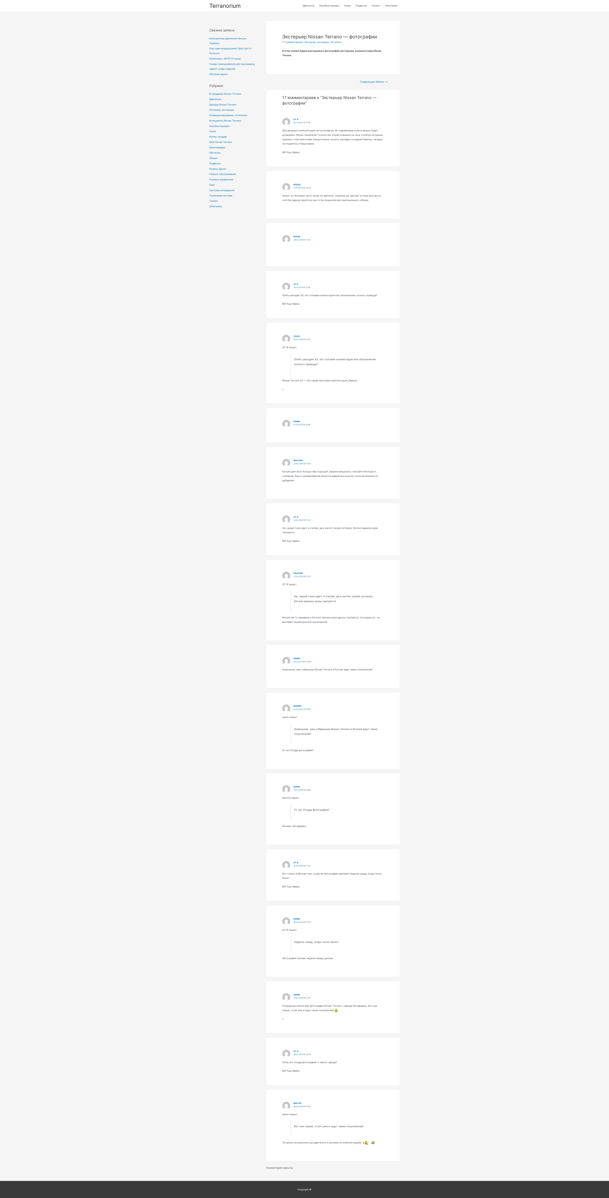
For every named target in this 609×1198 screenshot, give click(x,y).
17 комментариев (292, 42)
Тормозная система (220, 195)
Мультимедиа (217, 147)
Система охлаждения (221, 190)
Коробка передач (329, 5)
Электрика (391, 5)
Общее (213, 158)
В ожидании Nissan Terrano (225, 93)
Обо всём (214, 152)
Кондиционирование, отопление (228, 115)
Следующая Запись (374, 81)
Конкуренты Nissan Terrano (225, 120)
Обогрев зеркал (218, 74)
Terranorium (225, 5)
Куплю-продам (218, 136)
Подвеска (361, 5)
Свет (212, 184)
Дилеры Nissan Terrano (222, 104)
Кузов (347, 5)
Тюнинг (375, 5)
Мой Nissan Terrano (220, 142)
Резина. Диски (217, 168)
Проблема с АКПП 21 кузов (225, 58)
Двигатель (309, 5)
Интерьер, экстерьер (221, 109)
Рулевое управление (221, 179)
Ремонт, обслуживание (222, 174)
